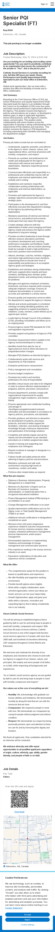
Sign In (44, 4)
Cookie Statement (13, 908)
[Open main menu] (52, 4)
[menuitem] (6, 4)
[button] (27, 839)
